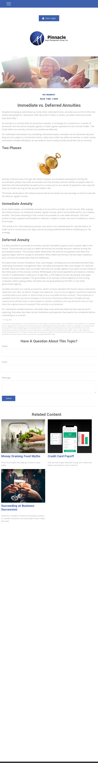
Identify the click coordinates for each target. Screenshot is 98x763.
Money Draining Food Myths (20, 456)
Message (6, 377)
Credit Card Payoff (61, 456)
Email (4, 362)
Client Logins (50, 18)
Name (5, 346)
